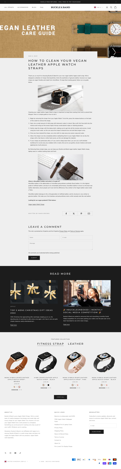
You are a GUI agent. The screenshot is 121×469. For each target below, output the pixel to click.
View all (60, 397)
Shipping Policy (59, 431)
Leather (76, 343)
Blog (34, 7)
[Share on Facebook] (66, 214)
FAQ (41, 7)
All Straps (9, 7)
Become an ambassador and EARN (64, 416)
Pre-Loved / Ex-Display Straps (63, 446)
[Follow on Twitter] (5, 453)
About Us (57, 443)
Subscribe (96, 432)
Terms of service (59, 437)
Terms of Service (75, 231)
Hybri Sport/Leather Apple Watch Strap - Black (46, 378)
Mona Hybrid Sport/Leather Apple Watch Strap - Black (104, 378)
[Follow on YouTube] (15, 453)
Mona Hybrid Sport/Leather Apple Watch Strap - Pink (75, 378)
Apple (13, 306)
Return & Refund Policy (61, 434)
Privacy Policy (63, 231)
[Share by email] (89, 214)
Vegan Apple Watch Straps (36, 204)
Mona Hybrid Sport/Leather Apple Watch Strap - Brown (17, 379)
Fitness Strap (50, 343)
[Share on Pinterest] (81, 214)
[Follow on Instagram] (10, 453)
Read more (13, 325)
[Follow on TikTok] (20, 453)
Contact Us (57, 440)
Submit (34, 258)
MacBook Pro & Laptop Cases (63, 424)
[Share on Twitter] (73, 214)
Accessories (23, 7)
